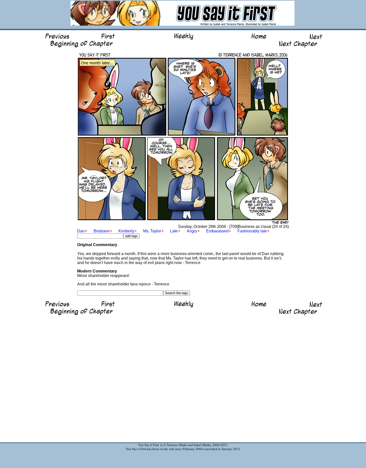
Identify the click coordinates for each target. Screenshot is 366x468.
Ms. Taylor (152, 231)
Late (174, 231)
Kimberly (126, 231)
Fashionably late (252, 231)
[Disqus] (183, 377)
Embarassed (217, 231)
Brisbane (102, 231)
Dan (81, 231)
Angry (192, 231)
